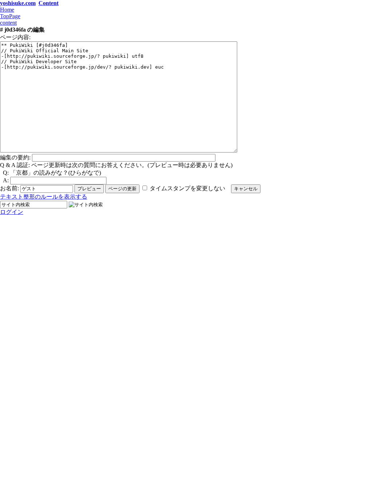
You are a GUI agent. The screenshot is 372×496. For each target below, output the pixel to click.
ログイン (11, 212)
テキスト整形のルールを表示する (43, 197)
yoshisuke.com (18, 3)
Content (48, 3)
